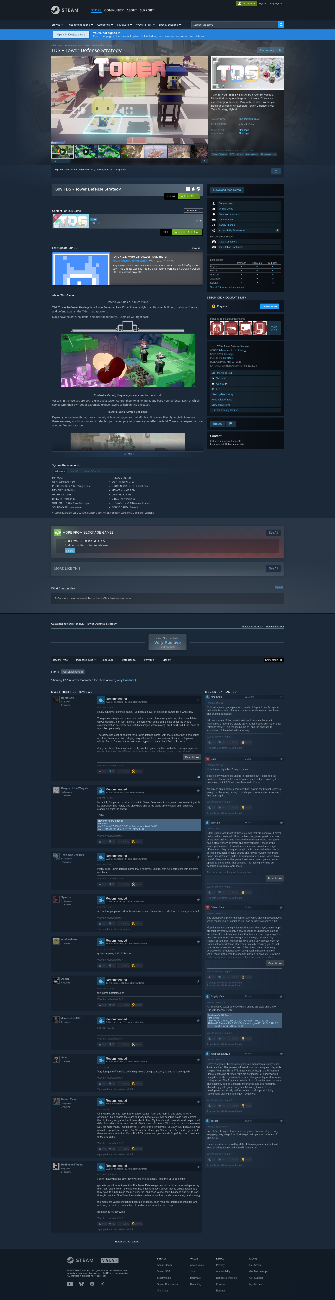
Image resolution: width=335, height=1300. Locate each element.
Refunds (220, 1290)
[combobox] (234, 24)
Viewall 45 (274, 328)
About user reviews (252, 626)
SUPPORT (147, 10)
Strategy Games (73, 45)
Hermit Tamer (69, 1099)
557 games (66, 858)
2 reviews (65, 943)
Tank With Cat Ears (72, 854)
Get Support (256, 1277)
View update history (222, 394)
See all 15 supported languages (227, 287)
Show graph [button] (271, 660)
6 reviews (65, 983)
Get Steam (255, 1265)
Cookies (220, 1284)
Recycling (195, 1284)
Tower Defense (219, 154)
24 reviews (66, 1172)
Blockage (243, 130)
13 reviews (66, 904)
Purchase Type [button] (84, 659)
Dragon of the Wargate (74, 788)
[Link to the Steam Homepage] (65, 13)
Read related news (222, 399)
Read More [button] (192, 757)
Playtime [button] (149, 659)
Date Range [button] (129, 659)
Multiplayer (266, 154)
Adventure (224, 350)
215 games (66, 901)
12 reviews (66, 795)
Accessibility (223, 1271)
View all (278, 587)
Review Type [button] (60, 659)
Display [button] (166, 659)
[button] (58, 24)
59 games (66, 1168)
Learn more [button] (269, 306)
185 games (66, 792)
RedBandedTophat (72, 1164)
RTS (232, 154)
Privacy (220, 1265)
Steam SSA (163, 1271)
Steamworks (164, 1277)
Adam (64, 1057)
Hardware (195, 1277)
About (131, 10)
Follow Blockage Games (87, 541)
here (113, 598)
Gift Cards (162, 1290)
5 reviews (65, 1022)
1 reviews (65, 1107)
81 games (66, 701)
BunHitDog (67, 697)
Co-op (240, 154)
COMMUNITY (114, 10)
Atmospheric (252, 154)
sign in (262, 3)
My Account (256, 1284)
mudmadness (69, 939)
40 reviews (66, 862)
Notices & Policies (226, 1277)
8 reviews (65, 705)
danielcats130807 (71, 1018)
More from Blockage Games (88, 532)
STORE (96, 10)
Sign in (58, 169)
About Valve (197, 1265)
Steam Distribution (167, 1284)
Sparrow (66, 897)
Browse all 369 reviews (127, 1241)
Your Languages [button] (71, 671)
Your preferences (275, 626)
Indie (233, 350)
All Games (56, 45)
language (274, 3)
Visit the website (221, 372)
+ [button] (274, 154)
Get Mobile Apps (258, 1271)
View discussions (221, 404)
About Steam (164, 1265)
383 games (66, 1103)
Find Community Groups (225, 410)
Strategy (242, 350)
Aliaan (65, 978)
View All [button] (196, 248)
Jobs (193, 1271)
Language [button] (107, 659)
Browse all (193, 210)
